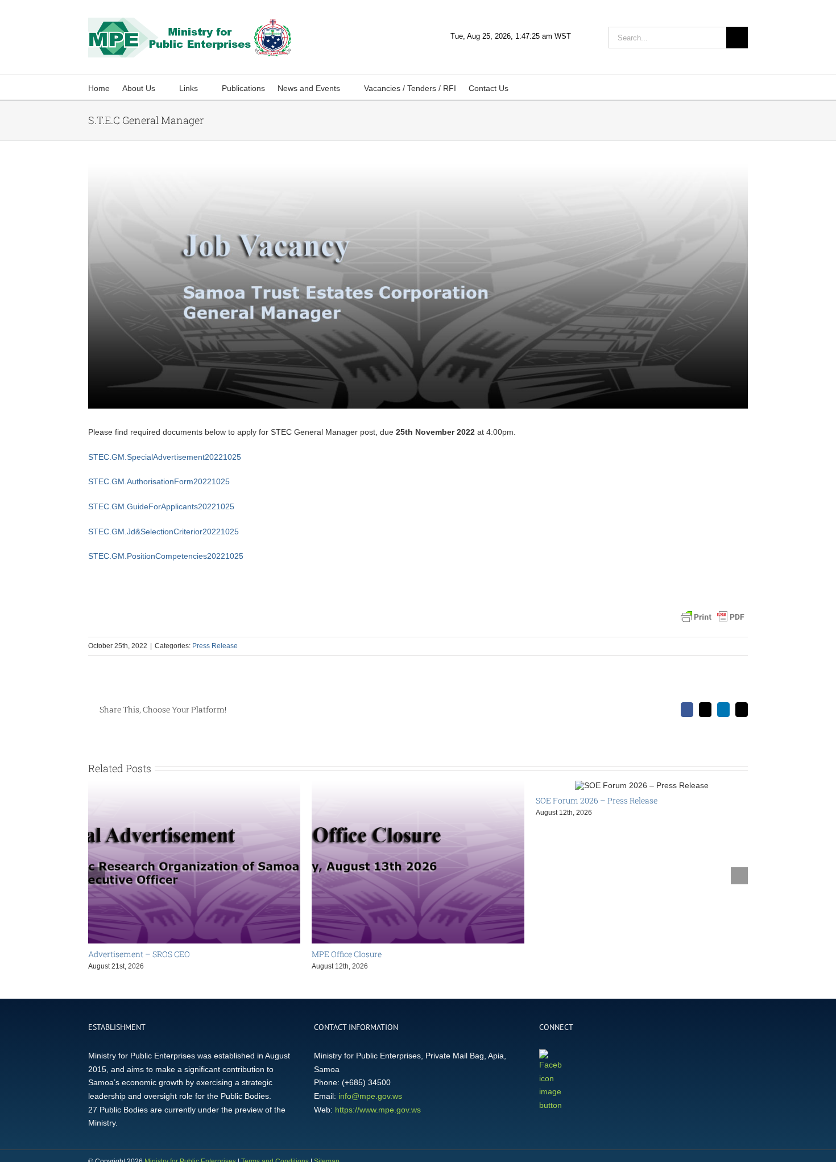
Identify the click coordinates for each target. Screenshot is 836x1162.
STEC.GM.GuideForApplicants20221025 (161, 506)
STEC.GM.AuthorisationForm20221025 (159, 481)
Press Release (215, 646)
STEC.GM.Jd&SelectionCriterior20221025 (163, 531)
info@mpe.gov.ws (370, 1096)
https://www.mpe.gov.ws (378, 1109)
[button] (524, 87)
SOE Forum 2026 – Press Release (596, 800)
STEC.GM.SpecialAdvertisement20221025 (164, 456)
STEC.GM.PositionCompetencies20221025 (165, 556)
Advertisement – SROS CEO (139, 954)
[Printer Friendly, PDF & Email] (712, 616)
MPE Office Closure (347, 954)
